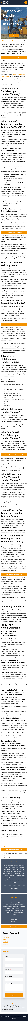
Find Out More (14, 324)
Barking (3, 846)
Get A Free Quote (14, 926)
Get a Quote (13, 35)
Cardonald (15, 844)
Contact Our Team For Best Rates (14, 232)
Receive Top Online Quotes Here (14, 574)
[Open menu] (25, 2)
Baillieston (21, 844)
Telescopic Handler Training (9, 41)
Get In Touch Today (14, 57)
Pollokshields (4, 844)
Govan (10, 844)
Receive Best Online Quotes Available (14, 454)
